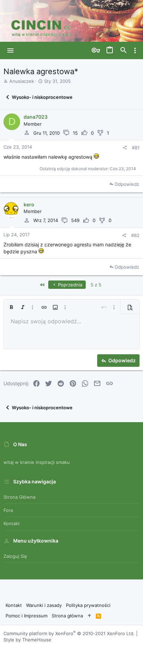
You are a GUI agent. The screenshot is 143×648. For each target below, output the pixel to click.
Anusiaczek (21, 81)
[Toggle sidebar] (135, 50)
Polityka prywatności (88, 605)
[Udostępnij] (124, 147)
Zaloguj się (15, 556)
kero (29, 204)
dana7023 (36, 117)
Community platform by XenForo (69, 633)
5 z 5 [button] (96, 284)
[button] (10, 50)
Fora (8, 510)
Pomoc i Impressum (27, 615)
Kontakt (11, 523)
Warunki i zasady (44, 605)
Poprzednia (69, 284)
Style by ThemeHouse (27, 639)
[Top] (89, 615)
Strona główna (19, 497)
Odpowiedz (127, 184)
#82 (135, 235)
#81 (136, 147)
